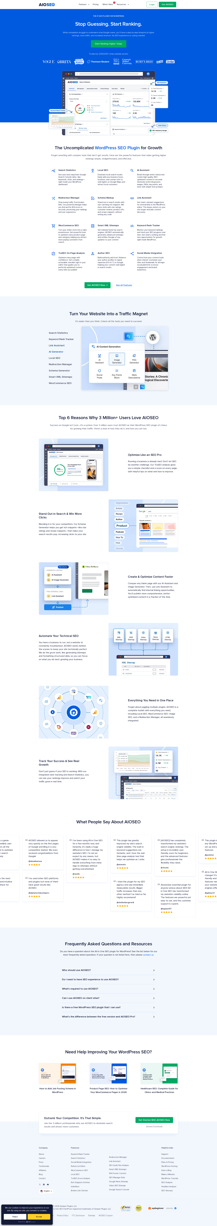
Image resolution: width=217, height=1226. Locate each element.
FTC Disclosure (78, 1215)
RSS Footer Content (117, 1173)
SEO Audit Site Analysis (119, 1165)
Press (41, 1162)
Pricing (95, 4)
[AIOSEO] (47, 4)
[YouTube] (48, 1185)
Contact (42, 1178)
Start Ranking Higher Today (108, 44)
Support (164, 1154)
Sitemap (91, 1215)
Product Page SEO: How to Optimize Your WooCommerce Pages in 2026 (108, 1090)
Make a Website (168, 1174)
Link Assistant (115, 1161)
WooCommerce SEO (79, 1170)
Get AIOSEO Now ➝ (97, 285)
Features (83, 4)
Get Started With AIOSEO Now (154, 1120)
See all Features (124, 285)
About (41, 1154)
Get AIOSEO (167, 5)
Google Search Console (119, 1190)
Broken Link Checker (79, 1191)
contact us (148, 955)
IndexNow (75, 1187)
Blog (41, 1174)
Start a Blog (166, 1170)
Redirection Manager (118, 1157)
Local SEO (75, 1174)
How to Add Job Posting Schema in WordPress (57, 1090)
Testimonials (44, 1166)
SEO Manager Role (117, 1178)
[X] (40, 1185)
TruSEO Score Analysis (80, 1178)
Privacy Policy (62, 1215)
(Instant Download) (154, 1126)
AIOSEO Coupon (106, 1215)
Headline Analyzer (168, 1187)
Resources (121, 4)
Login (152, 5)
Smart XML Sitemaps (117, 1169)
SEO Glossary (167, 1191)
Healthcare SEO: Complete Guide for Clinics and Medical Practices (159, 1090)
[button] (61, 333)
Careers (42, 1158)
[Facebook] (44, 1185)
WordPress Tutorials (169, 1178)
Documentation (167, 1158)
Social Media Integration (81, 1162)
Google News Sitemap (118, 1182)
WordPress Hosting (169, 1166)
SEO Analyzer (167, 1182)
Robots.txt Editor (78, 1166)
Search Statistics (78, 1158)
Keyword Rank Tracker (80, 1154)
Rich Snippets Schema (80, 1182)
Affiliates (42, 1170)
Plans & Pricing (167, 1162)
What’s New (107, 4)
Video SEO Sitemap (117, 1186)
